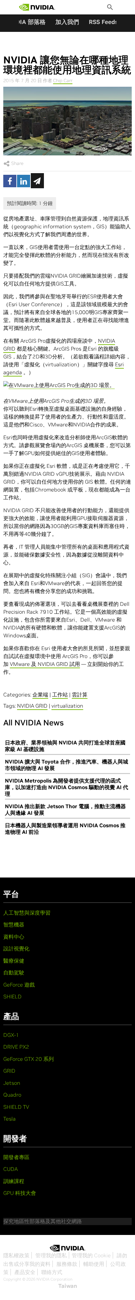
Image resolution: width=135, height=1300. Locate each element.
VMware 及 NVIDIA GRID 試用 (45, 664)
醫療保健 (13, 960)
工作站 (60, 694)
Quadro (12, 1094)
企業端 (40, 694)
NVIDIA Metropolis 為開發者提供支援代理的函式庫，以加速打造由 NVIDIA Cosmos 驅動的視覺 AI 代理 (66, 787)
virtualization (67, 705)
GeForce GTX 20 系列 (28, 1059)
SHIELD (12, 996)
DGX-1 (11, 1035)
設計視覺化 (16, 948)
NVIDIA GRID (32, 705)
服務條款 (66, 1264)
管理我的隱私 (51, 1255)
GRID (9, 1070)
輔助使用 (93, 1264)
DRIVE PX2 (16, 1046)
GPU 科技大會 (19, 1193)
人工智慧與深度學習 (26, 912)
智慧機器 (13, 924)
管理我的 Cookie (91, 1255)
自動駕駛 (13, 972)
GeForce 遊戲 (19, 984)
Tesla (9, 1118)
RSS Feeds (103, 22)
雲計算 (79, 694)
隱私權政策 (16, 1255)
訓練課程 (13, 1181)
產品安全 (24, 1272)
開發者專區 (16, 1157)
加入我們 (67, 22)
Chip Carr (62, 80)
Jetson (11, 1083)
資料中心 (13, 936)
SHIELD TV (16, 1107)
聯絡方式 (51, 1272)
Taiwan (67, 1285)
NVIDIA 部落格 (25, 22)
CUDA (10, 1169)
